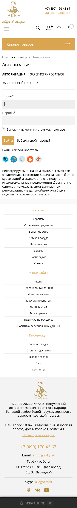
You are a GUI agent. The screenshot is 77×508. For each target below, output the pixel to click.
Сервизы (38, 219)
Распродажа (38, 257)
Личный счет (38, 307)
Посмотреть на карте (38, 435)
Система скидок (38, 344)
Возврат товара (38, 357)
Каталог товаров (20, 44)
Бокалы (38, 250)
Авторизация (14, 74)
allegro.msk (43, 482)
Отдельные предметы (38, 225)
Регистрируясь (13, 171)
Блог (38, 363)
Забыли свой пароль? (20, 83)
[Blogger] (30, 159)
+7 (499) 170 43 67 (38, 447)
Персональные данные (38, 288)
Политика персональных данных (38, 326)
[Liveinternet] (22, 159)
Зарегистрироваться (47, 74)
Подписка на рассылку (38, 319)
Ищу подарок (38, 244)
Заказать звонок (57, 12)
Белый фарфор (38, 231)
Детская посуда (38, 238)
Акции (39, 281)
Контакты (38, 369)
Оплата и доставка (39, 350)
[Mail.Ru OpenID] (13, 159)
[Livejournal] (5, 159)
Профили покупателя (38, 300)
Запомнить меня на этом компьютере (36, 129)
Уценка (38, 263)
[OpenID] (38, 159)
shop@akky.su (44, 455)
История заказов (38, 294)
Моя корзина (38, 313)
